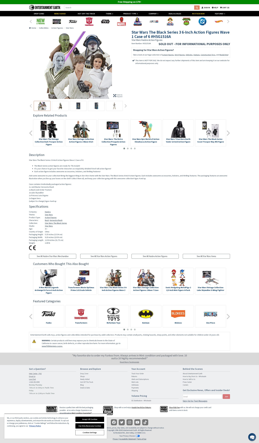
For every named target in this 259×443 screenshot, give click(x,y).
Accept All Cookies (89, 419)
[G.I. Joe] (153, 21)
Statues (196, 55)
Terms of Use (141, 439)
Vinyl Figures (180, 55)
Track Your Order (138, 373)
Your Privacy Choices (127, 436)
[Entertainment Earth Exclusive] (56, 21)
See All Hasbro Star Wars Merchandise (53, 256)
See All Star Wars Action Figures (104, 256)
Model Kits (224, 55)
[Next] (228, 21)
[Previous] (30, 21)
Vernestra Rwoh (56, 220)
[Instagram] (130, 422)
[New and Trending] (40, 21)
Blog (82, 385)
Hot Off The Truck (86, 13)
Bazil (47, 220)
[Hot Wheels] (218, 21)
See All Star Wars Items (206, 256)
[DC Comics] (202, 21)
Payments (135, 388)
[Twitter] (122, 422)
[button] (252, 437)
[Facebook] (114, 422)
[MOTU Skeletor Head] (137, 21)
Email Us (32, 376)
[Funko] (73, 21)
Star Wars (49, 214)
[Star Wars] (105, 21)
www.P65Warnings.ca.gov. (52, 346)
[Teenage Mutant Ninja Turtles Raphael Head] (186, 21)
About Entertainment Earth (192, 373)
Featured (219, 13)
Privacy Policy (35, 426)
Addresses (135, 385)
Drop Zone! (39, 13)
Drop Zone (84, 373)
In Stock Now (198, 13)
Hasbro (48, 212)
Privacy (115, 439)
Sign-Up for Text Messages (195, 401)
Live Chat (32, 379)
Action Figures (168, 55)
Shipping (135, 390)
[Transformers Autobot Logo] (89, 21)
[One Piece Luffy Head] (170, 21)
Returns (134, 376)
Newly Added (60, 13)
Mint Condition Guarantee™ (82, 413)
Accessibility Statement (127, 439)
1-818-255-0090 (34, 382)
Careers (185, 385)
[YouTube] (137, 422)
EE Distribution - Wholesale (141, 400)
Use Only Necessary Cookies (90, 426)
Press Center (187, 382)
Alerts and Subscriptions (140, 379)
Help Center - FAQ (35, 373)
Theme (109, 13)
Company (153, 13)
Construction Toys (208, 55)
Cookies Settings (90, 432)
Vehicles (189, 55)
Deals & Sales (175, 13)
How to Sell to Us (189, 379)
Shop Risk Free (174, 407)
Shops (82, 376)
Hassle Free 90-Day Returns (141, 407)
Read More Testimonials (129, 362)
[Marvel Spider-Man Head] (121, 21)
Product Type (130, 13)
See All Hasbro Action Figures (155, 256)
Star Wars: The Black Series (56, 223)
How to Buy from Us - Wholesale (194, 376)
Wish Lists (135, 382)
